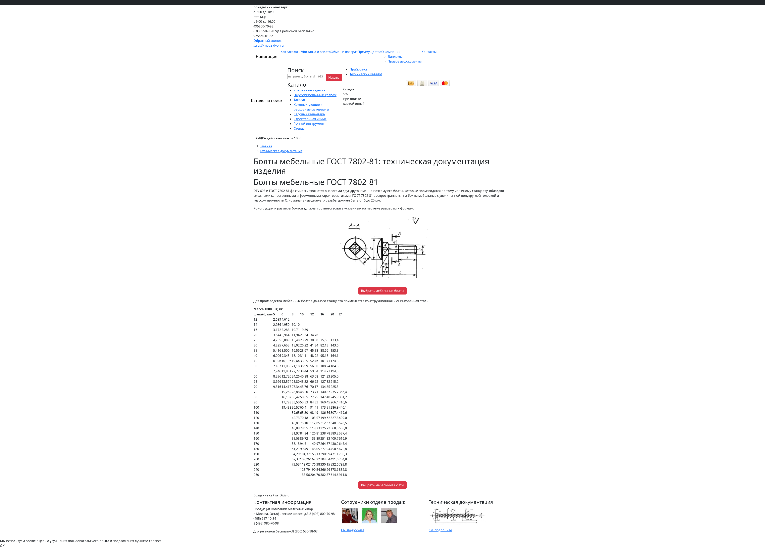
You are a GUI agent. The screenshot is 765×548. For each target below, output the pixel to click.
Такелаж (300, 100)
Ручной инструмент (309, 123)
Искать (333, 77)
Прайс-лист (358, 69)
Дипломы (395, 56)
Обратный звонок (267, 40)
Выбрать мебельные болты (382, 291)
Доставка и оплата (316, 52)
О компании (390, 52)
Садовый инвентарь (309, 114)
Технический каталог (366, 74)
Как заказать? (291, 52)
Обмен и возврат (344, 52)
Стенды (299, 128)
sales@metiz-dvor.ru (268, 45)
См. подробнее (352, 530)
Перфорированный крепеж (315, 95)
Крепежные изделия (309, 90)
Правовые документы (405, 61)
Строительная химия (310, 119)
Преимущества (369, 52)
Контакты (429, 52)
